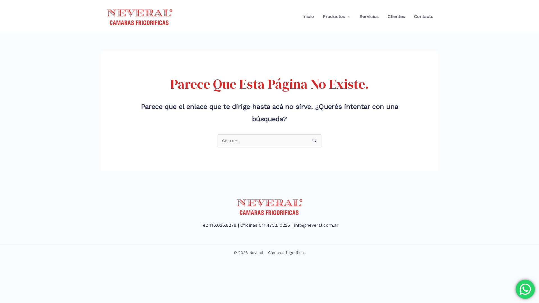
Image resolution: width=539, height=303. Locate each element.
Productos (334, 16)
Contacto (423, 16)
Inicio (308, 16)
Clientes (396, 16)
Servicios (369, 16)
